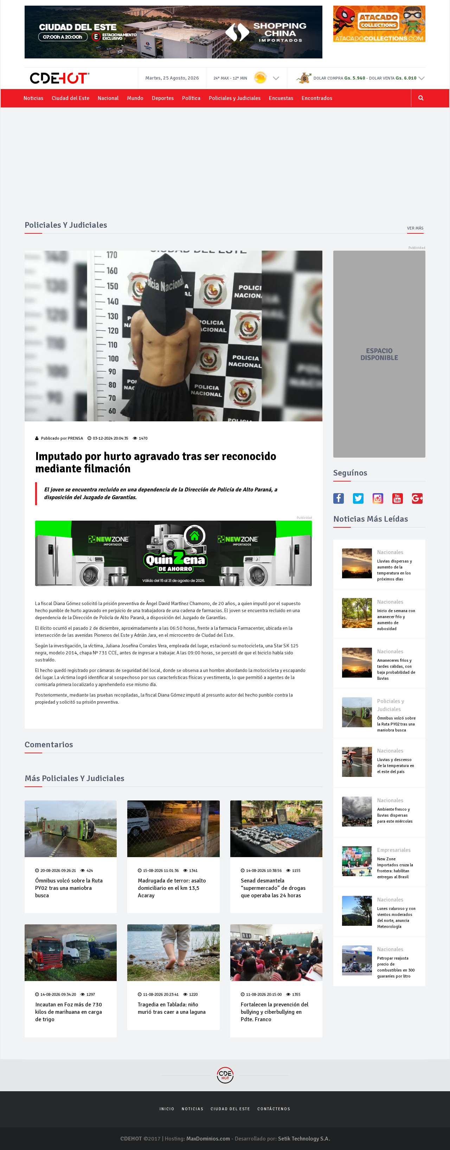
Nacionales (390, 552)
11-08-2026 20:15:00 (264, 994)
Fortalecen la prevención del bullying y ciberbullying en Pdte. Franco (274, 1012)
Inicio (167, 1109)
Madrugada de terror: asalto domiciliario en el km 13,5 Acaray (172, 888)
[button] (276, 78)
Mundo (135, 98)
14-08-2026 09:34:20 (58, 994)
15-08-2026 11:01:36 (161, 870)
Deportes (163, 98)
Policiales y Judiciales (235, 98)
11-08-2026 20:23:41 (161, 994)
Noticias (33, 98)
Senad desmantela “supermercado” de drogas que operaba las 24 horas (273, 888)
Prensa (75, 438)
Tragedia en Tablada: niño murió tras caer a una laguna (172, 1008)
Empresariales (394, 850)
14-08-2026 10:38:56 (264, 870)
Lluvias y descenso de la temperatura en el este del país (395, 765)
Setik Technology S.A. (304, 1138)
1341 (193, 870)
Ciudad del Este (70, 98)
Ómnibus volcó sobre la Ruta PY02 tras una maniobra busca (69, 888)
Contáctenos (273, 1109)
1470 (143, 438)
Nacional (108, 98)
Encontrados (317, 98)
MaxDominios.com (208, 1138)
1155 (296, 870)
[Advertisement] (225, 167)
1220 (193, 994)
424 (89, 870)
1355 (296, 994)
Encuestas (281, 98)
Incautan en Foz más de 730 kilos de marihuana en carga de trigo (68, 1012)
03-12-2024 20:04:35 (110, 438)
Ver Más (415, 228)
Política (191, 98)
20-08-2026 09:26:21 (58, 870)
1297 (90, 994)
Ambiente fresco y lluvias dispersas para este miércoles (395, 815)
